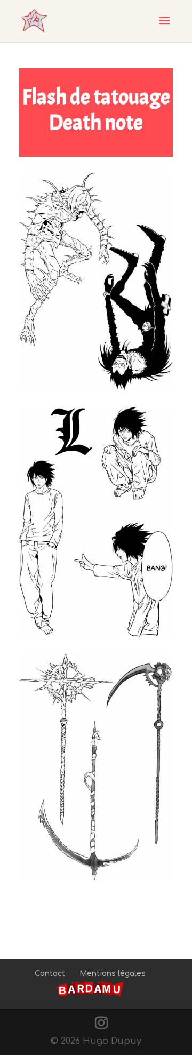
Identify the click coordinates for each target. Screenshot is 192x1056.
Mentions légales (112, 974)
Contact (50, 974)
